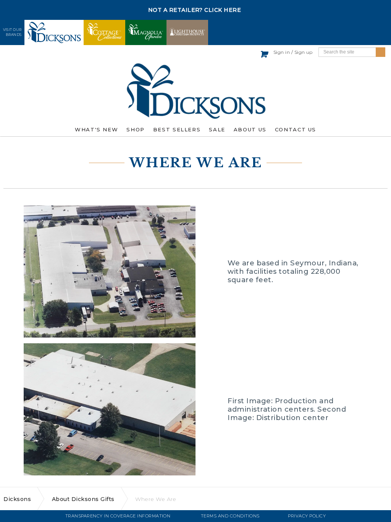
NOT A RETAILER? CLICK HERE (194, 9)
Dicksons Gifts (195, 90)
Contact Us (295, 129)
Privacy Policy (307, 516)
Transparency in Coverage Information (118, 516)
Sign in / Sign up (293, 52)
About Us (250, 129)
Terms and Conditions (230, 516)
